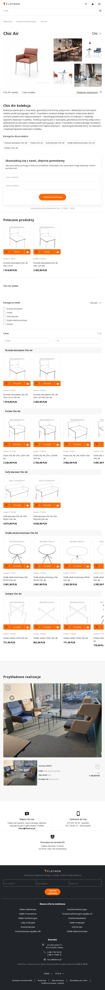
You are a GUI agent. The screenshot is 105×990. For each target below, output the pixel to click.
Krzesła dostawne (15, 308)
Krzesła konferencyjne (26, 21)
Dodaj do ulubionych (87, 92)
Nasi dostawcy (58, 980)
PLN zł (58, 973)
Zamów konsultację (52, 197)
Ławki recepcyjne (77, 922)
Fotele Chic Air (36, 143)
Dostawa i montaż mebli (22, 980)
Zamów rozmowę (52, 891)
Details (17, 252)
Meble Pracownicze (28, 913)
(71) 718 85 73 (71, 825)
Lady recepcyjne (28, 922)
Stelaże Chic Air (11, 148)
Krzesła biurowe (28, 927)
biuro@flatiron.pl (27, 828)
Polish (46, 973)
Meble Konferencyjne (27, 918)
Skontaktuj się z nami (79, 980)
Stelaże (10, 324)
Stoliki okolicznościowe (17, 320)
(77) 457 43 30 (73, 823)
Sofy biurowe (12, 316)
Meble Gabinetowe (28, 909)
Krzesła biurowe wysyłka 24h (28, 931)
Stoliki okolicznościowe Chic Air (81, 143)
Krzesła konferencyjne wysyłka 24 (77, 913)
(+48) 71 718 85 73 (54, 954)
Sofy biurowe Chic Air (55, 143)
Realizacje (42, 980)
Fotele (9, 312)
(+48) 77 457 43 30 (54, 952)
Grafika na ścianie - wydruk (52, 983)
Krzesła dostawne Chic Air (15, 143)
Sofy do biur (77, 927)
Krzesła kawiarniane (77, 918)
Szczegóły (17, 383)
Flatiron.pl (7, 21)
